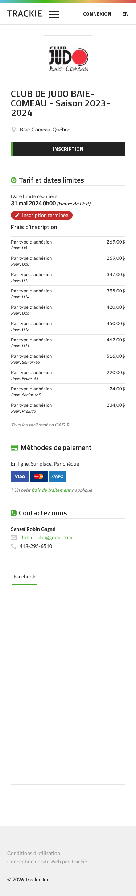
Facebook (24, 576)
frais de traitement (51, 490)
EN (125, 13)
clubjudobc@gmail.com (46, 537)
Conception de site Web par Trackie (47, 861)
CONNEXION (97, 13)
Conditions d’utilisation (33, 853)
